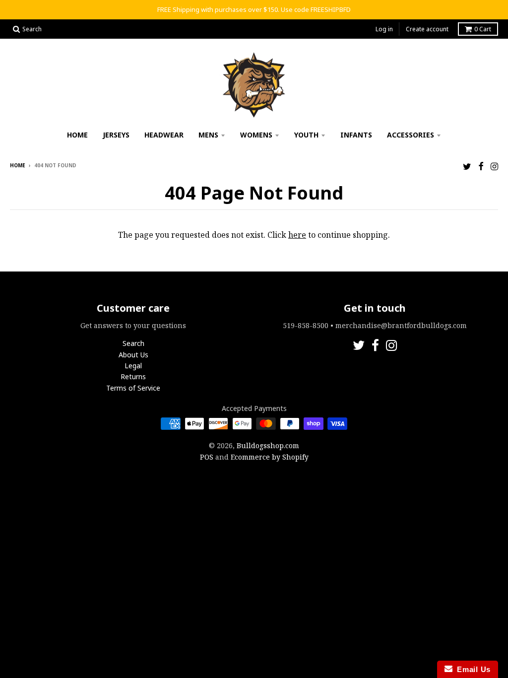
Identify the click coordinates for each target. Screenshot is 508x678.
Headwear (164, 134)
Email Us (471, 669)
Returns (133, 376)
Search (133, 343)
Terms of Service (133, 388)
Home (77, 134)
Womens (256, 134)
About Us (133, 354)
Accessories (410, 134)
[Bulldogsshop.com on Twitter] (467, 166)
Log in (384, 29)
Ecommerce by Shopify (270, 457)
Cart (482, 29)
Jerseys (116, 134)
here (297, 234)
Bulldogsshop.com (268, 445)
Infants (356, 134)
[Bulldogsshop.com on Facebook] (481, 166)
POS (206, 457)
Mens (208, 134)
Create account (427, 29)
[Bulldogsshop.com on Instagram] (494, 166)
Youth (306, 134)
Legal (133, 365)
